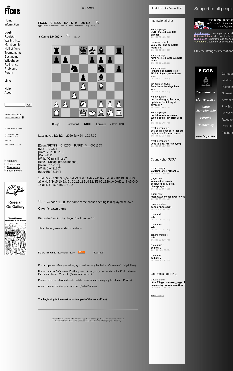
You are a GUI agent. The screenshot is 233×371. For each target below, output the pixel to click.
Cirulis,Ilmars (56, 158)
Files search (13, 167)
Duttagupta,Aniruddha (62, 161)
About (8, 92)
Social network (14, 170)
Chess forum (57, 319)
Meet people (106, 321)
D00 (62, 202)
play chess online (12, 117)
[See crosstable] (97, 22)
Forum (9, 72)
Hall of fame (12, 48)
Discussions (13, 164)
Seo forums (95, 321)
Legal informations (108, 319)
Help (8, 88)
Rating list (11, 64)
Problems (11, 68)
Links (8, 80)
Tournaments (13, 52)
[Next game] (61, 36)
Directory (117, 321)
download (98, 252)
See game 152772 (13, 144)
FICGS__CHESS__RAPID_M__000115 (64, 22)
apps (19, 114)
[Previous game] (39, 36)
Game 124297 (50, 36)
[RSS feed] (81, 252)
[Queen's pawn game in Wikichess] (40, 202)
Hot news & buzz (203, 36)
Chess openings (92, 319)
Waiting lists (12, 40)
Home (8, 20)
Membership (13, 44)
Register (10, 36)
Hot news (12, 160)
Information (12, 24)
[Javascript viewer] (68, 36)
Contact (120, 319)
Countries (79, 319)
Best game (11, 56)
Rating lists (69, 319)
